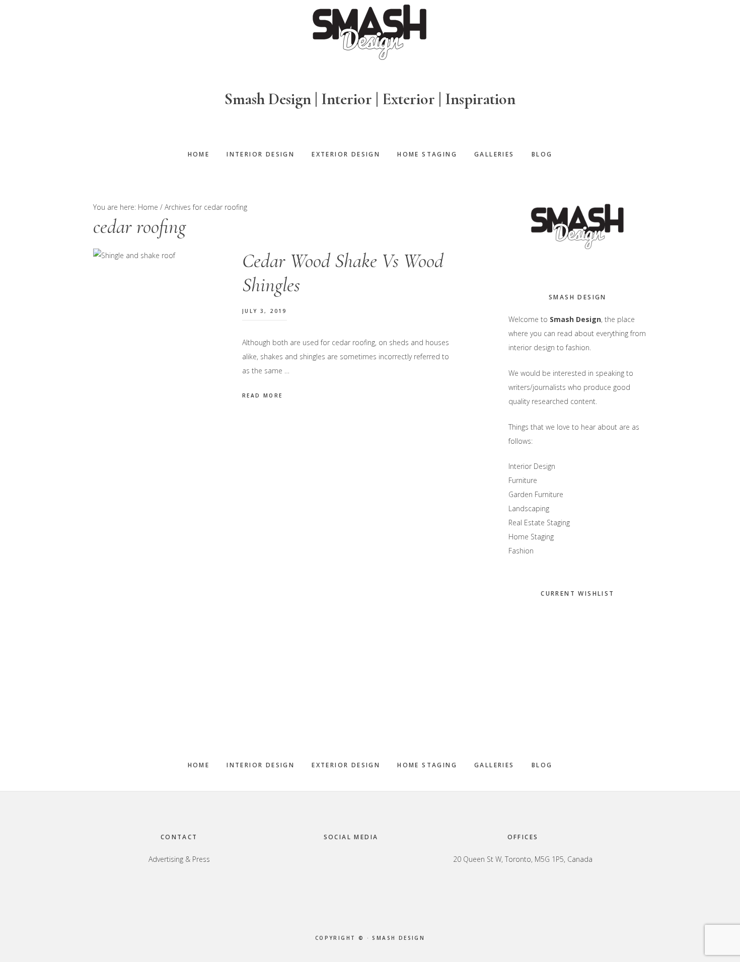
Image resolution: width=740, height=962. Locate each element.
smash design (398, 937)
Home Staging (427, 765)
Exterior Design (346, 765)
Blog (542, 765)
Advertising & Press (179, 859)
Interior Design (260, 765)
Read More (262, 395)
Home (199, 765)
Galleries (494, 765)
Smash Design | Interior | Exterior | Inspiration (370, 99)
